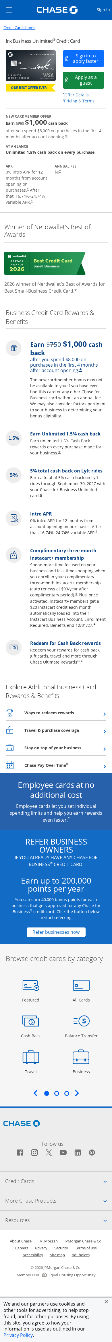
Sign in (104, 9)
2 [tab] (57, 1093)
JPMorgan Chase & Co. (83, 1241)
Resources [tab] (58, 1220)
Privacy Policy (18, 1335)
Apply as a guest (90, 80)
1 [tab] (47, 1093)
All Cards (82, 1000)
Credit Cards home (19, 28)
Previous (35, 1093)
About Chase (21, 1241)
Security (61, 1247)
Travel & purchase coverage (65, 730)
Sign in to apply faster (89, 58)
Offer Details (76, 95)
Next (77, 1093)
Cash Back (31, 1035)
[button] (106, 1301)
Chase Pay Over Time (60, 765)
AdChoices (81, 1254)
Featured (31, 1000)
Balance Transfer (81, 1035)
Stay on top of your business (65, 747)
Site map (57, 1254)
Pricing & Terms (79, 101)
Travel (33, 1071)
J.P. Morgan (48, 1241)
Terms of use (86, 1247)
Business (82, 1071)
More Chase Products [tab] (58, 1200)
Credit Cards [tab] (58, 1181)
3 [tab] (67, 1093)
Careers (21, 1247)
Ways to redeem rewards (63, 712)
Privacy (41, 1247)
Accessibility (33, 1254)
